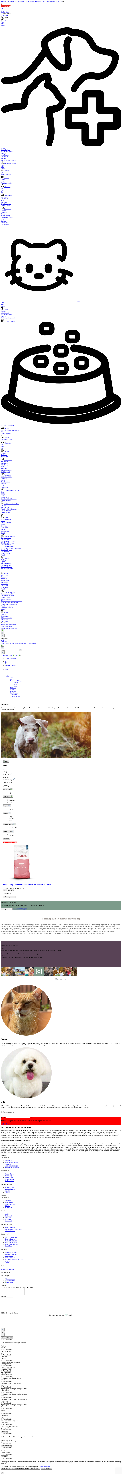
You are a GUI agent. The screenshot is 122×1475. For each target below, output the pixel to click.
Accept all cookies (46, 1468)
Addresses (18, 643)
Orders (34, 643)
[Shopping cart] (2, 645)
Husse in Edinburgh (11, 1242)
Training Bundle (15, 696)
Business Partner (40, 1)
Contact (59, 1)
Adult (16, 684)
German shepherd (10, 1174)
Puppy (16, 682)
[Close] (20, 650)
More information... (46, 1466)
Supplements (14, 693)
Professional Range (16, 681)
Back (3, 1332)
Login (2, 640)
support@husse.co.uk (7, 1269)
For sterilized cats (10, 1204)
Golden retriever (9, 1181)
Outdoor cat (8, 1207)
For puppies (8, 1160)
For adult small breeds (11, 1162)
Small (10, 820)
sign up (4, 641)
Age (11, 677)
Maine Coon (8, 1216)
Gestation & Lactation (15, 828)
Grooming (13, 691)
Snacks (12, 689)
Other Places (8, 1246)
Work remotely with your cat (13, 1229)
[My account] (2, 633)
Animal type (6, 789)
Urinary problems (10, 1227)
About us (3, 1)
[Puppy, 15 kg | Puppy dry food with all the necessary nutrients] (22, 881)
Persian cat (8, 1219)
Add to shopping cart (9, 897)
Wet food (13, 688)
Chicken (11, 835)
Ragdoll (7, 1214)
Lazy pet (7, 1192)
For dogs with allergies (11, 1166)
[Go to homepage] (6, 7)
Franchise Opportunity (28, 1)
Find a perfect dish (7, 909)
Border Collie (9, 1177)
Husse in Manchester (11, 1241)
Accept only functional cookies (20, 1468)
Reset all (6, 838)
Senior (16, 686)
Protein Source (7, 831)
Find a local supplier (11, 1237)
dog (10, 793)
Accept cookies (35, 1468)
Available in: (7, 796)
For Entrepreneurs (51, 1)
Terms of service (9, 1257)
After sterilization (10, 1189)
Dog (7, 676)
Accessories (13, 694)
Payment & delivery (11, 1252)
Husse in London (10, 1239)
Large (10, 816)
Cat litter (7, 1206)
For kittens (8, 1200)
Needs (12, 679)
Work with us (5, 1124)
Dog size (6, 813)
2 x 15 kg (11, 800)
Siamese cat (8, 1221)
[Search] (2, 630)
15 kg (10, 802)
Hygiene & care (9, 1187)
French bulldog (9, 1179)
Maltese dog (8, 1175)
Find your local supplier (14, 1)
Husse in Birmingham (11, 1244)
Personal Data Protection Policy (14, 1259)
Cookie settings (6, 1468)
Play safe (7, 1191)
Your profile (11, 643)
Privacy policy (9, 1256)
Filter (6, 761)
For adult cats (9, 1202)
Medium (11, 818)
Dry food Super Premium (12, 1167)
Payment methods (26, 643)
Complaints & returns (11, 1254)
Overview (4, 643)
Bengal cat (8, 1217)
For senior (8, 1164)
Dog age (5, 806)
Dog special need (8, 824)
